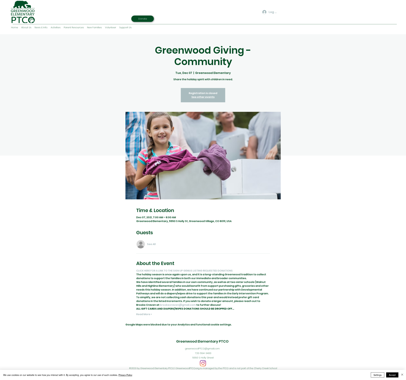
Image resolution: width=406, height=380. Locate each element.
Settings (377, 375)
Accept (392, 375)
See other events (203, 97)
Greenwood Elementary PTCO (202, 341)
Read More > (144, 314)
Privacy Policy (125, 375)
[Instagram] (203, 363)
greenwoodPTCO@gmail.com (202, 348)
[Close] (402, 374)
